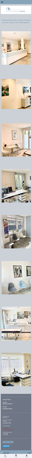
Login (29, 452)
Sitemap (8, 452)
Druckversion (5, 452)
